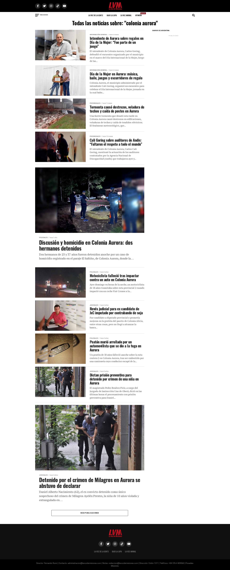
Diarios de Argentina (160, 30)
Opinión (139, 14)
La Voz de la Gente (95, 15)
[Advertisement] (174, 53)
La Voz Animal (126, 15)
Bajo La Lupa (112, 15)
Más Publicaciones (90, 513)
